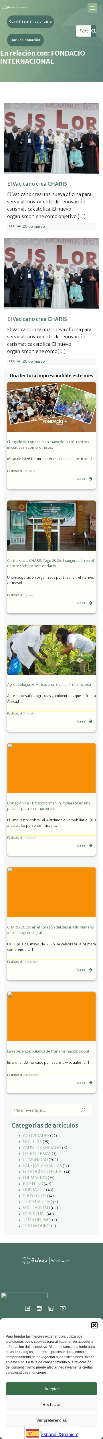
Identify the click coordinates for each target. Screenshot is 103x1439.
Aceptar (51, 1388)
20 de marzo (34, 226)
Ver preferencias (51, 1420)
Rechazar (51, 1404)
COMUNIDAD (35, 1159)
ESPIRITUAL (34, 1213)
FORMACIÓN (35, 1177)
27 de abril (29, 713)
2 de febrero (30, 1074)
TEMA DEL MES (37, 1219)
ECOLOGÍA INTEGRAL (43, 1171)
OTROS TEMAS (37, 1153)
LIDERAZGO (34, 1189)
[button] (94, 1325)
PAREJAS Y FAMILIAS (42, 1165)
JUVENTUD (33, 1183)
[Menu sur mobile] (92, 8)
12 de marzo (30, 961)
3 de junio (29, 470)
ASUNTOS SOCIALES (42, 1147)
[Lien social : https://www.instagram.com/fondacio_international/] (41, 1308)
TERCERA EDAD (37, 1201)
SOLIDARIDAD (36, 1207)
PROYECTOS (35, 1195)
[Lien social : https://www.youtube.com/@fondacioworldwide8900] (65, 1308)
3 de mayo (29, 595)
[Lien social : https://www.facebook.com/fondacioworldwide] (29, 1308)
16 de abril (29, 837)
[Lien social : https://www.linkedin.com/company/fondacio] (53, 1308)
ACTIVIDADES (36, 1135)
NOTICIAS (32, 1141)
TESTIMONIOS (37, 1225)
